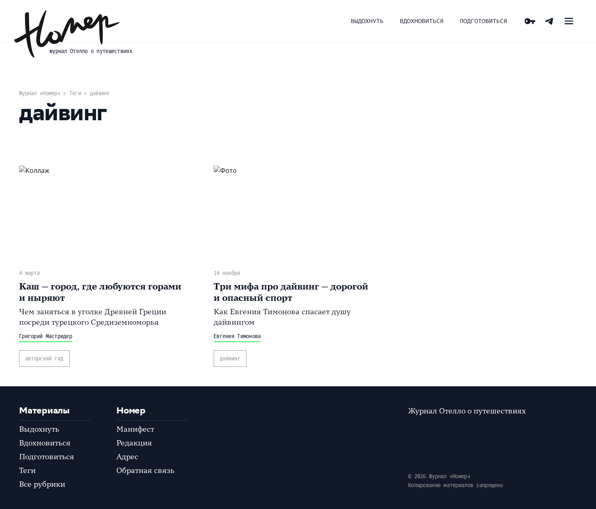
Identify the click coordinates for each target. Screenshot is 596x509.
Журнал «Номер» (39, 93)
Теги (75, 93)
